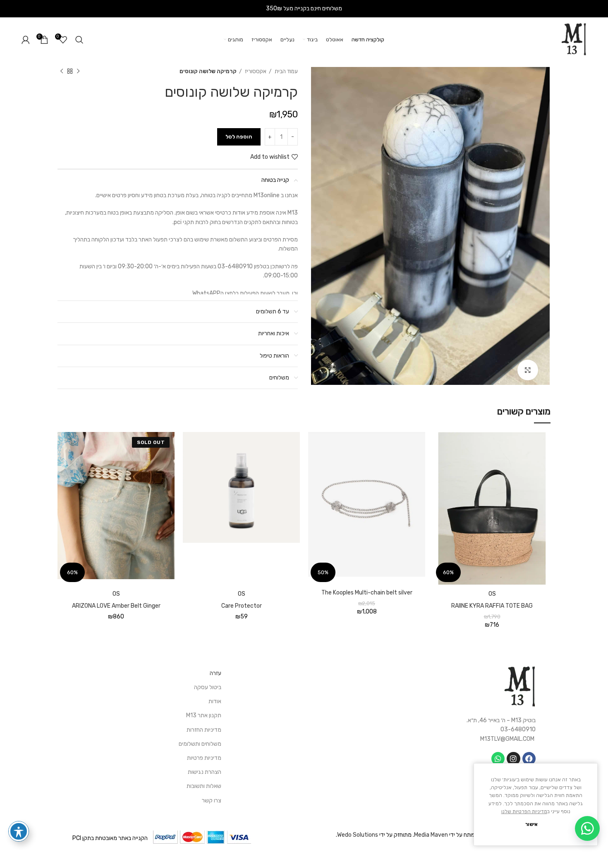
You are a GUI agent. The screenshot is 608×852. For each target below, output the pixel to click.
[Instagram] (513, 758)
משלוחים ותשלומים (200, 743)
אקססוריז (255, 71)
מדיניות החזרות (204, 729)
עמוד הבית (285, 71)
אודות (214, 701)
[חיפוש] (79, 39)
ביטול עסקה (207, 687)
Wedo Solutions (357, 834)
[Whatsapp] (498, 758)
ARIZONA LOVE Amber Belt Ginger (116, 605)
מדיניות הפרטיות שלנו (524, 811)
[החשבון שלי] (25, 39)
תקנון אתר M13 (203, 715)
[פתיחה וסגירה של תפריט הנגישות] (19, 831)
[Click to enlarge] (527, 370)
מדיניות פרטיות (204, 757)
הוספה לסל (238, 137)
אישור (531, 824)
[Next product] (61, 71)
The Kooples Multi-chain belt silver (366, 592)
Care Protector (241, 605)
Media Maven (431, 834)
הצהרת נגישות (204, 772)
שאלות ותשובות (204, 786)
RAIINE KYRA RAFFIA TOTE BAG (492, 605)
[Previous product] (78, 71)
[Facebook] (529, 758)
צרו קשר (211, 800)
